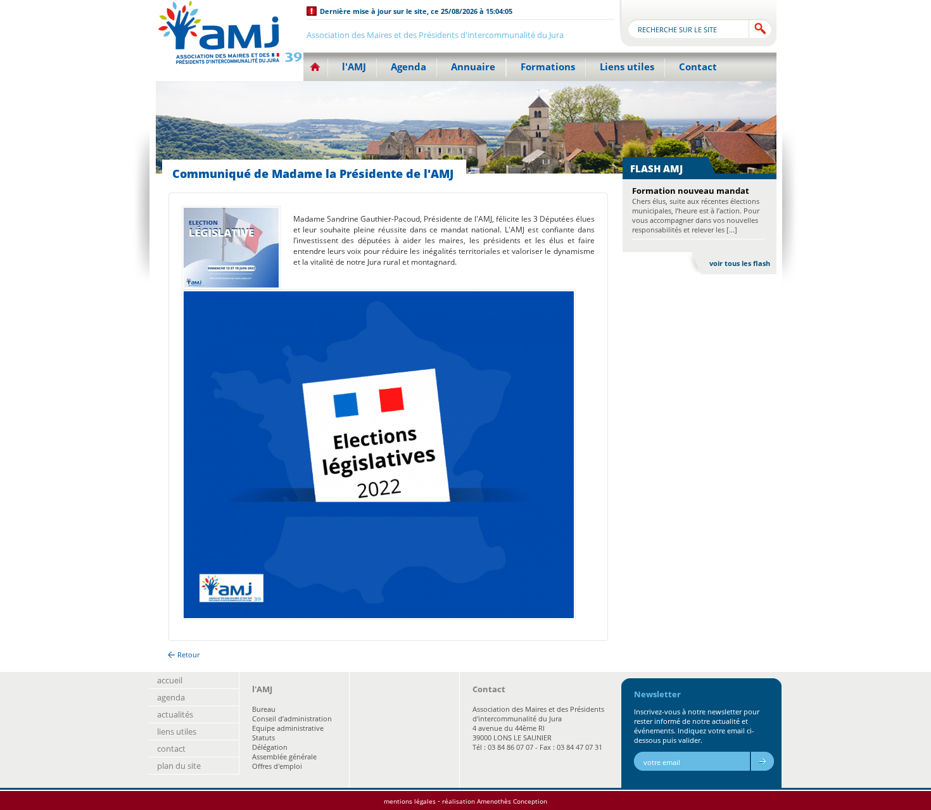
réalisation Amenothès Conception (494, 801)
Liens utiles (627, 66)
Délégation (270, 747)
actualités (175, 714)
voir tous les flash (739, 263)
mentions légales (410, 801)
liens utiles (176, 731)
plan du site (179, 765)
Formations (548, 66)
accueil (169, 680)
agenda (171, 697)
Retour (188, 654)
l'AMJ (354, 66)
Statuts (263, 737)
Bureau (264, 709)
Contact (698, 66)
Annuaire (473, 66)
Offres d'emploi (277, 766)
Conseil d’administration (292, 718)
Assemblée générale (284, 756)
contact (171, 748)
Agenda (408, 66)
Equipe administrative (288, 728)
